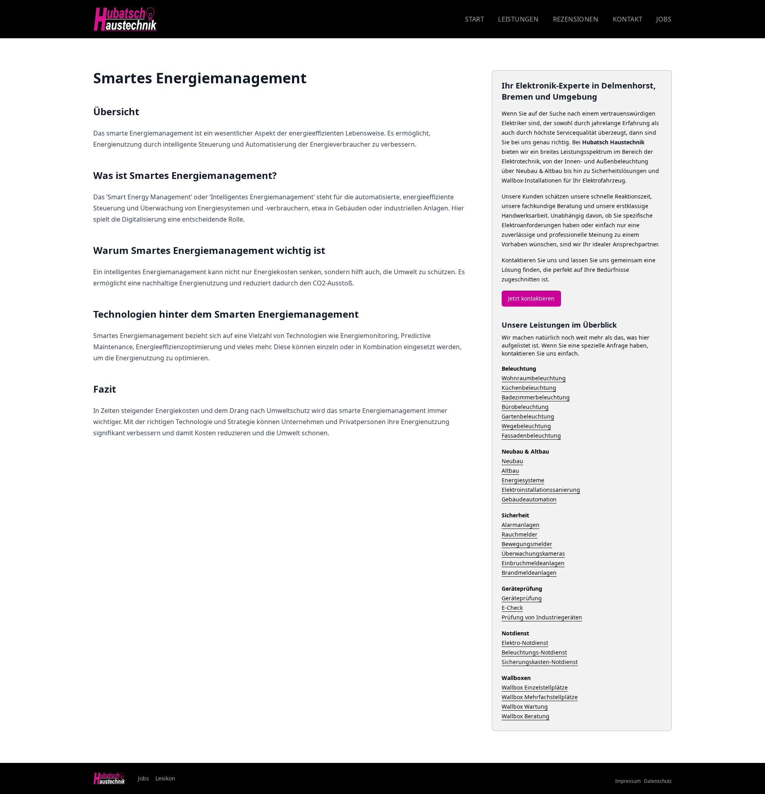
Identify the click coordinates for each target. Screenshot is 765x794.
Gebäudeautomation (529, 499)
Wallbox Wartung (525, 706)
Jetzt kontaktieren (531, 298)
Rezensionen (575, 19)
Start (474, 19)
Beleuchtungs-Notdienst (534, 652)
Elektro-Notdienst (525, 643)
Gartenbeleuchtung (528, 416)
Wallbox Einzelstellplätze (535, 687)
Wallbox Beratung (525, 716)
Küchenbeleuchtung (529, 387)
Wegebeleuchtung (526, 426)
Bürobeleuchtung (525, 407)
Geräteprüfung (522, 598)
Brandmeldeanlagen (529, 572)
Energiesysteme (523, 480)
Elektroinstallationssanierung (541, 489)
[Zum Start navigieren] (125, 19)
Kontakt (628, 19)
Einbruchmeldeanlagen (533, 563)
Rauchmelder (519, 534)
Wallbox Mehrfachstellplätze (540, 697)
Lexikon (165, 778)
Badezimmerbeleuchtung (536, 397)
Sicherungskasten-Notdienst (540, 662)
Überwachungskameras (533, 553)
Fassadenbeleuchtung (531, 435)
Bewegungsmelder (527, 544)
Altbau (510, 470)
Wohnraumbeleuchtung (534, 378)
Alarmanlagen (520, 525)
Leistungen (518, 19)
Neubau (512, 461)
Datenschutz (658, 781)
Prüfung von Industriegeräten (542, 617)
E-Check (512, 607)
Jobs (663, 19)
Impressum (628, 781)
